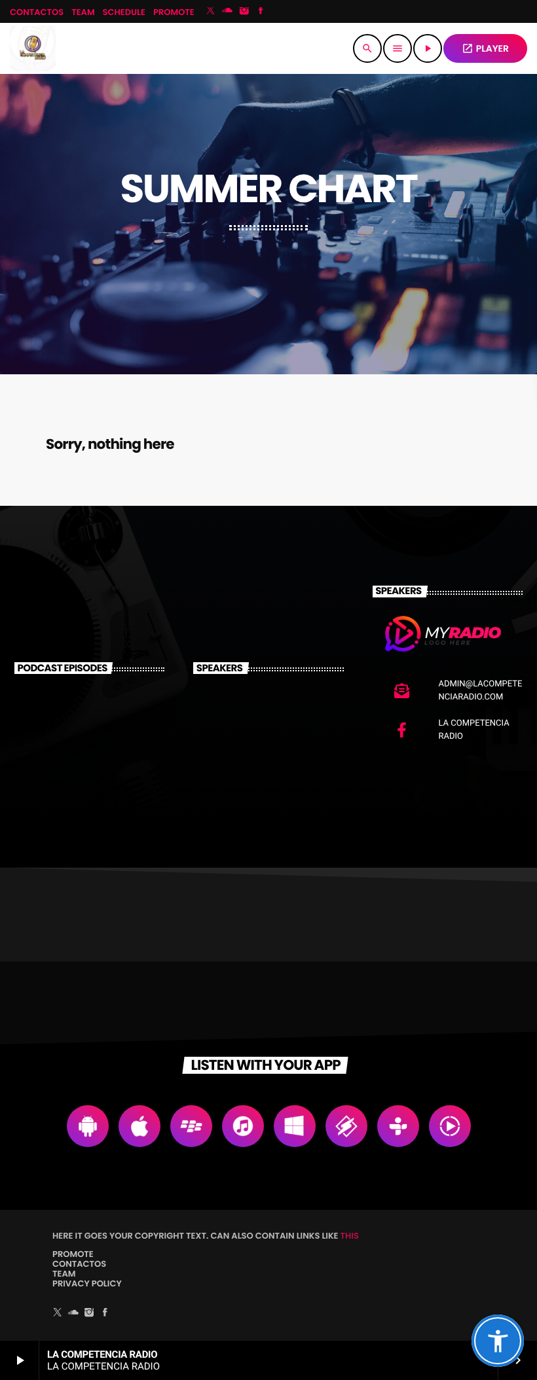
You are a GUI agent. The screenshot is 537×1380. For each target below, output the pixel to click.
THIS (350, 1236)
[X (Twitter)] (211, 11)
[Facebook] (261, 11)
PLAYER (485, 48)
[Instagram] (244, 11)
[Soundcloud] (227, 11)
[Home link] (33, 48)
